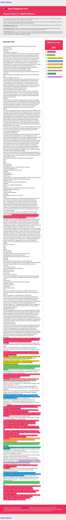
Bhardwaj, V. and (7, 352)
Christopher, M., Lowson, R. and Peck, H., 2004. (14, 361)
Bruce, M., (5, 356)
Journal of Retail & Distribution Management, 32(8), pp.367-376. (17, 363)
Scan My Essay (24, 507)
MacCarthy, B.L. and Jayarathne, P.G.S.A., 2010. (14, 420)
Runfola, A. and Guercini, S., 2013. (11, 473)
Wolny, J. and (6, 486)
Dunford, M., (6, 379)
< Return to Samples (5, 2)
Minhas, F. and (6, 431)
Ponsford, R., (6, 438)
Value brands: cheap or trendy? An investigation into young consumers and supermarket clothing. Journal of (21, 461)
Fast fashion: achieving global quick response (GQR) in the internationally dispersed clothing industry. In (21, 422)
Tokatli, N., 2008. (7, 481)
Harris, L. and (6, 410)
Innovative (6, 423)
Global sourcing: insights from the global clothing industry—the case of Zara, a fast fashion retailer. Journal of (21, 482)
